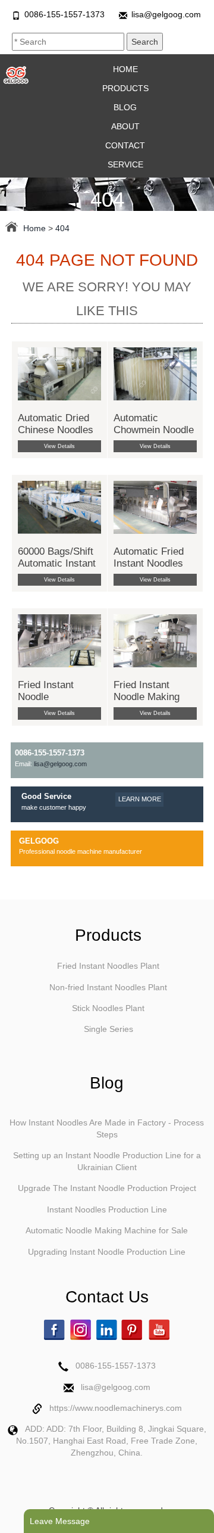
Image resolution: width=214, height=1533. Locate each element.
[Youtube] (159, 1330)
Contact (125, 145)
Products (125, 88)
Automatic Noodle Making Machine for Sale (107, 1230)
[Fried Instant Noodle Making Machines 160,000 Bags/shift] (155, 640)
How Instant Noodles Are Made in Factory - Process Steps (107, 1128)
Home (125, 69)
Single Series (108, 1029)
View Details (59, 446)
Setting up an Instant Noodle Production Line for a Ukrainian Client (107, 1161)
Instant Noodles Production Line (107, 1209)
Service (125, 164)
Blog (125, 107)
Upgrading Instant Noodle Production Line (106, 1252)
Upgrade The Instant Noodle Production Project (107, 1188)
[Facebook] (55, 1330)
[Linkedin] (108, 1330)
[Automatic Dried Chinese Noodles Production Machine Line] (59, 373)
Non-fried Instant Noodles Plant (108, 987)
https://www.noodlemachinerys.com (115, 1408)
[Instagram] (82, 1330)
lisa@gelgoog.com (166, 14)
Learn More (139, 799)
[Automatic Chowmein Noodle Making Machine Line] (155, 373)
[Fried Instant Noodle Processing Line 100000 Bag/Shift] (59, 640)
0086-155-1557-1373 (64, 14)
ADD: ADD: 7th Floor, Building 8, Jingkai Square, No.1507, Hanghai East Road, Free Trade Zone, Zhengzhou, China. (111, 1440)
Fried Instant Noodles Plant (108, 966)
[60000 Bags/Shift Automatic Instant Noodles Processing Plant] (59, 506)
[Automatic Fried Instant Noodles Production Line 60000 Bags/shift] (155, 506)
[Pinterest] (134, 1330)
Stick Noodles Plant (108, 1008)
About (125, 126)
